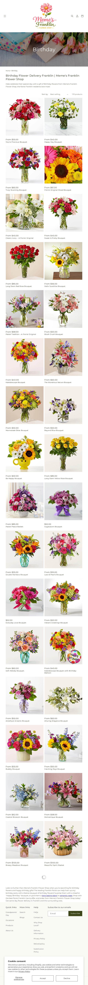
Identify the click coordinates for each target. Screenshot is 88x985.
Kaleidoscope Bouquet (15, 382)
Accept (43, 978)
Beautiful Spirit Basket (54, 865)
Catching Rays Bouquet (54, 769)
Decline (67, 978)
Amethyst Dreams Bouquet (18, 721)
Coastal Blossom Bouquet (17, 817)
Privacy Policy (24, 971)
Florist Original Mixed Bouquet (57, 190)
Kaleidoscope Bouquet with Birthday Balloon (60, 672)
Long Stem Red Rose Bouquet (19, 286)
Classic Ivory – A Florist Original (19, 238)
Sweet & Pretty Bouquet (54, 238)
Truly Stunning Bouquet (16, 190)
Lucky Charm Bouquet (15, 913)
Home (8, 71)
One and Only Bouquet (54, 913)
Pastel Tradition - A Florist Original (21, 334)
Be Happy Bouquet (14, 478)
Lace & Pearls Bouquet (54, 575)
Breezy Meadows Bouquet (17, 865)
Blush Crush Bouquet (53, 334)
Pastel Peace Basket (14, 527)
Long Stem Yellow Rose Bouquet (58, 478)
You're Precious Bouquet (16, 142)
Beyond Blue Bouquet (53, 430)
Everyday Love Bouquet (16, 623)
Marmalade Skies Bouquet (17, 430)
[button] (4, 16)
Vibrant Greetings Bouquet (56, 623)
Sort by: (45, 94)
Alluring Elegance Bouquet (56, 721)
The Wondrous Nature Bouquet (57, 382)
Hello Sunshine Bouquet (54, 286)
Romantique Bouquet (53, 817)
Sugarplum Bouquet (53, 527)
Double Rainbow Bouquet (17, 575)
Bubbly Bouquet (13, 769)
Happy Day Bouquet (53, 142)
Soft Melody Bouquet (15, 671)
